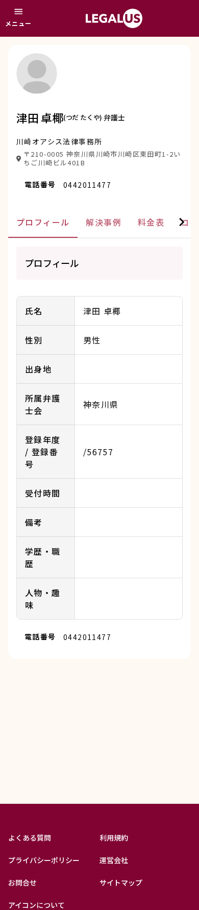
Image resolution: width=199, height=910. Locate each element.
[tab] (43, 222)
